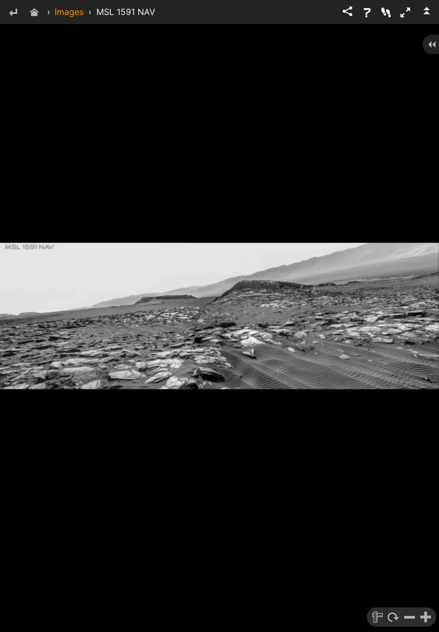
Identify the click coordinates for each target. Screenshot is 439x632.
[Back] (13, 13)
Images (69, 11)
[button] (405, 12)
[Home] (34, 13)
